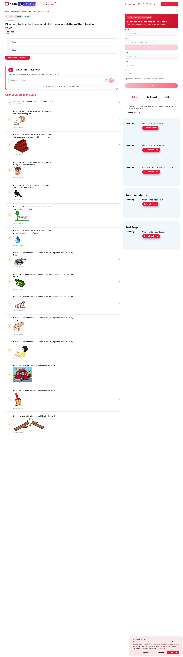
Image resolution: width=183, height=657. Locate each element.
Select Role (130, 65)
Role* (126, 61)
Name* (127, 29)
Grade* (127, 70)
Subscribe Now (150, 128)
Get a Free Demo (151, 150)
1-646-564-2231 (131, 4)
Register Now (169, 4)
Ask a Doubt (15, 11)
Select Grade (131, 74)
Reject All (146, 652)
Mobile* (127, 38)
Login (154, 4)
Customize (160, 652)
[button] (61, 41)
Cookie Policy (161, 648)
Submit (151, 86)
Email (126, 52)
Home (7, 11)
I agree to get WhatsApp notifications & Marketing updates (145, 78)
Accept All (173, 652)
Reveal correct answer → (17, 58)
